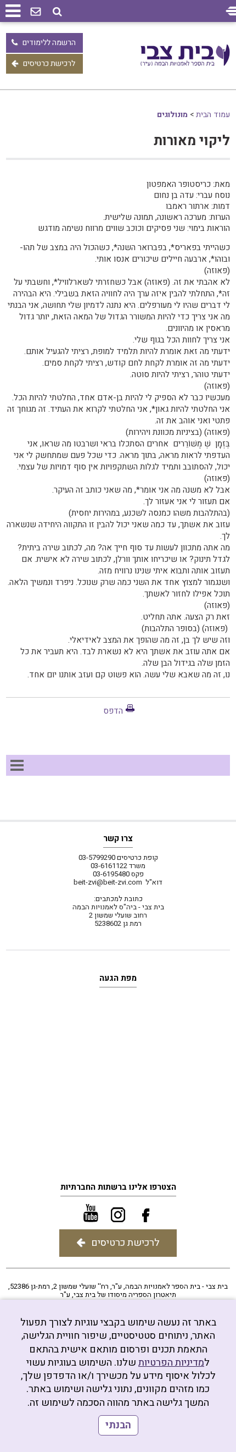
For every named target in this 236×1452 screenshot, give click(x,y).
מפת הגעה (118, 978)
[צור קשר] (36, 12)
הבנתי (118, 1425)
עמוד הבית (213, 114)
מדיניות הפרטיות (171, 1362)
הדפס (113, 711)
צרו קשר (118, 838)
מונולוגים (172, 114)
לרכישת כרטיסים (49, 63)
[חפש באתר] (57, 12)
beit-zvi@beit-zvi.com (108, 882)
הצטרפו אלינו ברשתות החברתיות (118, 1187)
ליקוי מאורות (192, 141)
